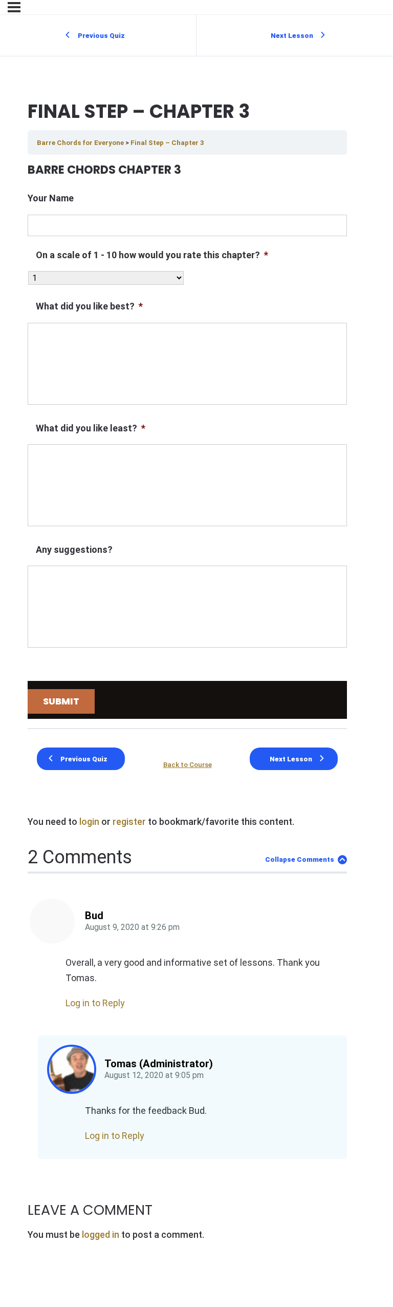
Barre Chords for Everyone (81, 142)
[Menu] (14, 7)
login (89, 821)
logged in (100, 1234)
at (132, 927)
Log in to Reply (95, 1003)
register (129, 821)
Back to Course (187, 764)
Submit (61, 701)
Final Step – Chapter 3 (167, 142)
